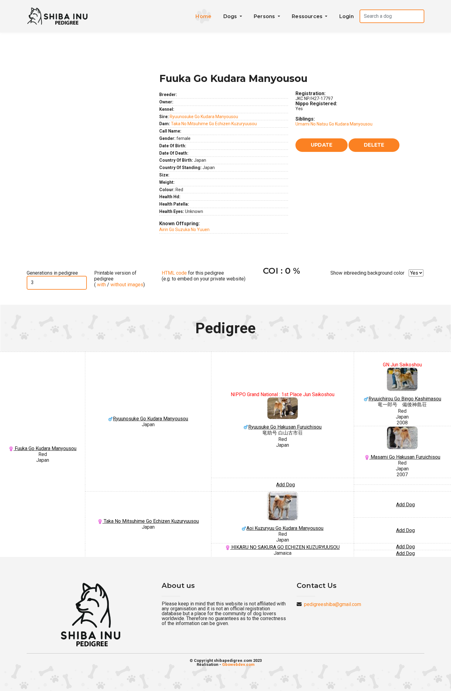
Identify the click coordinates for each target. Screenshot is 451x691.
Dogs (230, 16)
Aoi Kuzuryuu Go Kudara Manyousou (284, 528)
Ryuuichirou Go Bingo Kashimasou (404, 399)
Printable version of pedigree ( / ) (119, 279)
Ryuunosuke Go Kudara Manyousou (204, 116)
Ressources (308, 16)
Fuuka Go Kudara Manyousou (44, 448)
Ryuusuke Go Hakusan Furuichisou (285, 427)
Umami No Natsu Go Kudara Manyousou (333, 124)
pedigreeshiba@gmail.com (332, 604)
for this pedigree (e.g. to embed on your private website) (203, 276)
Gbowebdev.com (238, 664)
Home (203, 16)
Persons (265, 16)
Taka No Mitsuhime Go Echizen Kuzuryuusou (214, 123)
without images (126, 285)
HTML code (174, 273)
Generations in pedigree (52, 273)
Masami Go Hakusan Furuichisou (404, 457)
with (101, 285)
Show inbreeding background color (367, 273)
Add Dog (285, 485)
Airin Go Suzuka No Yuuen (184, 229)
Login (346, 16)
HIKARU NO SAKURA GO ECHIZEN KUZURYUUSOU (285, 547)
